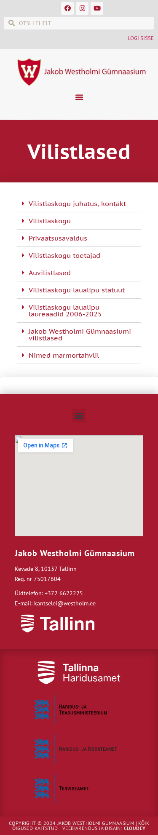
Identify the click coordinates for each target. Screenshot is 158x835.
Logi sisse (141, 38)
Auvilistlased (50, 272)
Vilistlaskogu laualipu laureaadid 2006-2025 (65, 310)
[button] (79, 97)
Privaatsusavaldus (58, 238)
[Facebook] (67, 8)
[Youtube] (97, 8)
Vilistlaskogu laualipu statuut (77, 290)
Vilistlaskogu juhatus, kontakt (77, 203)
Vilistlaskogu (50, 221)
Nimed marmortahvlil (64, 355)
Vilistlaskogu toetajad (64, 255)
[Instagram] (82, 8)
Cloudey (135, 828)
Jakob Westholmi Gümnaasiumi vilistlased (80, 334)
